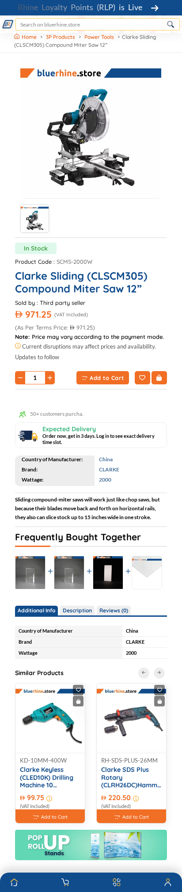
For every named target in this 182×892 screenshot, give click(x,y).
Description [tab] (77, 610)
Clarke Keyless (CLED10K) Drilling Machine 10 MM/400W (46, 777)
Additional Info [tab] (36, 610)
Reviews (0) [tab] (113, 610)
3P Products (60, 37)
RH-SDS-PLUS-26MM (129, 760)
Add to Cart (107, 377)
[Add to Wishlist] (142, 377)
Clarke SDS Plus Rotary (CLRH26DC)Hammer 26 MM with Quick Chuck (131, 777)
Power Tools (99, 37)
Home (30, 37)
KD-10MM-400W (43, 760)
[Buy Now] (159, 377)
